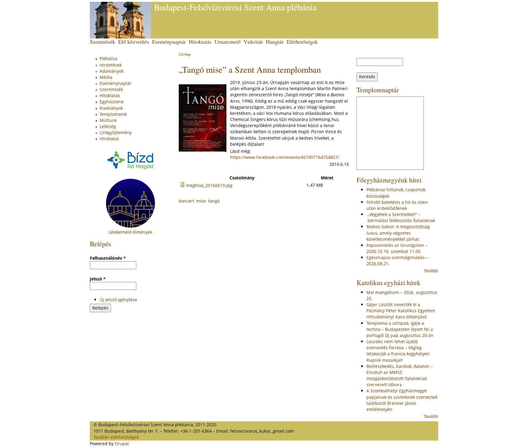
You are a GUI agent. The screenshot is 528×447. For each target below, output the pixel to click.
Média (106, 77)
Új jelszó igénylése (118, 299)
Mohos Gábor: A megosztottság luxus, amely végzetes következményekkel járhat (398, 233)
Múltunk (108, 120)
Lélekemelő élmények (130, 232)
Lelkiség (108, 126)
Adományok (111, 71)
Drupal (122, 443)
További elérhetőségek (116, 437)
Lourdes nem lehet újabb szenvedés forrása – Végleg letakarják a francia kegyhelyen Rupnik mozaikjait (398, 351)
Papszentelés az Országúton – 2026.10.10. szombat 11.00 (396, 248)
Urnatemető (227, 41)
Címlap (185, 54)
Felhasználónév (108, 258)
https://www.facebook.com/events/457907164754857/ (284, 157)
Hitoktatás (200, 41)
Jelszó (98, 279)
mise (201, 201)
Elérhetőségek (302, 41)
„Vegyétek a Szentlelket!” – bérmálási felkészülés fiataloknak (400, 217)
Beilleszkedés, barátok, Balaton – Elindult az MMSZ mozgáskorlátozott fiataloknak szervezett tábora (399, 375)
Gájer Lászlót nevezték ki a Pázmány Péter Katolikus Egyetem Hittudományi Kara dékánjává (400, 311)
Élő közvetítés (133, 41)
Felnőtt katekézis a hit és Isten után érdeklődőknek (397, 205)
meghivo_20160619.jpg (209, 185)
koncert (186, 201)
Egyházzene (112, 101)
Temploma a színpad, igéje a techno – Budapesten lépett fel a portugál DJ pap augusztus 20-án (400, 329)
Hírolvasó (109, 138)
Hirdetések (111, 65)
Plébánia (108, 58)
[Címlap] (120, 20)
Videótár (253, 41)
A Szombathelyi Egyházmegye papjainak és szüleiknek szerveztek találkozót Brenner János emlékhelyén (402, 400)
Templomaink (113, 114)
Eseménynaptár (169, 41)
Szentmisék (102, 41)
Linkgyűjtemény (116, 132)
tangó (214, 201)
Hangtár (275, 41)
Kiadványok (111, 108)
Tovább (431, 270)
